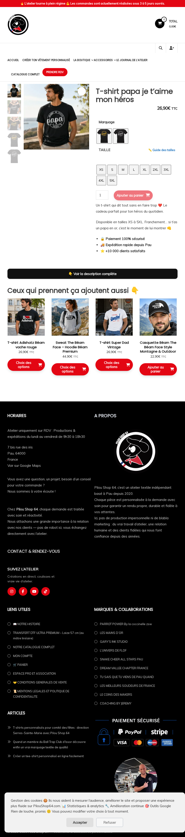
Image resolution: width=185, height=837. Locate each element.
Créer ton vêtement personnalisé (46, 60)
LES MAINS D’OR (111, 633)
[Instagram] (11, 591)
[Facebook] (23, 591)
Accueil (13, 60)
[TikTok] (45, 591)
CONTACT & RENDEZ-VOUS (33, 551)
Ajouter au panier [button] (156, 369)
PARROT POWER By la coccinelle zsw (126, 624)
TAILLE (104, 150)
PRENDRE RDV (55, 72)
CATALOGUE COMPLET (25, 74)
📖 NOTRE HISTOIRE (26, 624)
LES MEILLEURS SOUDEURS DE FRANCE (127, 686)
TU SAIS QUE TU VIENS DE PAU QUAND (127, 677)
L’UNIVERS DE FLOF (113, 650)
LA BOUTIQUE (82, 60)
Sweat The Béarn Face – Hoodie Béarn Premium (70, 347)
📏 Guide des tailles (161, 150)
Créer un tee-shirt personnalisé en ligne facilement (48, 756)
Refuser (109, 822)
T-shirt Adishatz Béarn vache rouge (26, 344)
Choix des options (23, 364)
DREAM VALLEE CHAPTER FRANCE (124, 668)
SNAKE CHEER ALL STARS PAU (121, 659)
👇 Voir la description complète (92, 274)
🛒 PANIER (20, 664)
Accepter (80, 822)
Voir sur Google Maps (24, 465)
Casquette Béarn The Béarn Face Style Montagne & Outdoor (158, 347)
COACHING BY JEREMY (115, 703)
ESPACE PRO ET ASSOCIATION (34, 673)
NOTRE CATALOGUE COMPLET (34, 647)
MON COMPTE (22, 656)
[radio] (104, 136)
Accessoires (103, 60)
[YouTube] (34, 591)
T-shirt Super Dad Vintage (114, 344)
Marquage (107, 122)
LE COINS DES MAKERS (116, 694)
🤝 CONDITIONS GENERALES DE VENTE (40, 682)
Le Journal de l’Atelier (132, 60)
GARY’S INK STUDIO (114, 641)
